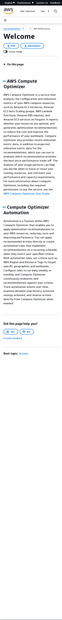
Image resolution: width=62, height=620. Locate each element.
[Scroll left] (18, 11)
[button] (14, 64)
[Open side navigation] (5, 20)
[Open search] (55, 11)
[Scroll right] (48, 11)
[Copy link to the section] (4, 81)
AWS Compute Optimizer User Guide (26, 193)
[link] (42, 28)
